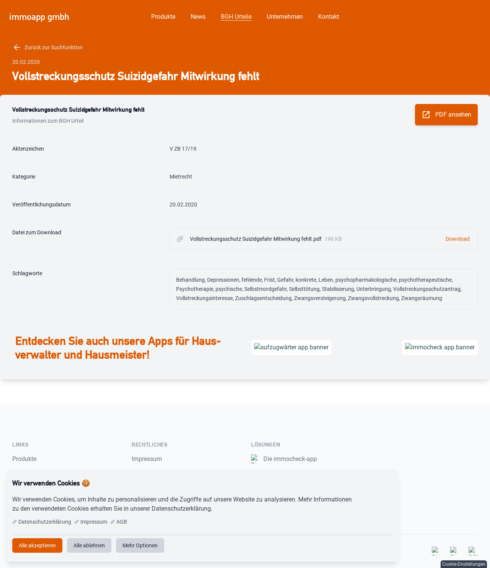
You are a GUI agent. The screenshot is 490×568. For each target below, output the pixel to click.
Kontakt (328, 16)
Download (458, 239)
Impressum (147, 459)
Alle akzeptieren (366, 483)
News (198, 16)
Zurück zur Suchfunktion (47, 47)
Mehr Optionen (140, 545)
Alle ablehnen (89, 545)
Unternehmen (285, 16)
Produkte (163, 16)
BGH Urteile (236, 16)
